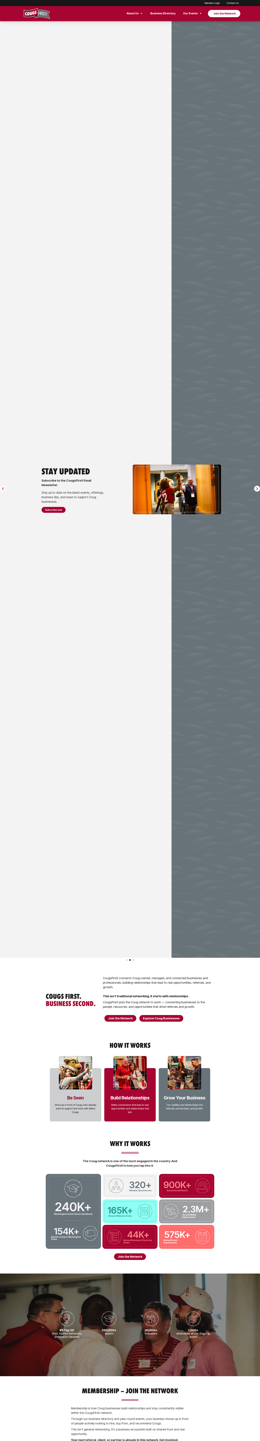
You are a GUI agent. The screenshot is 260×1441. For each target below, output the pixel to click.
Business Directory (163, 13)
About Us (133, 13)
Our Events (190, 13)
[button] (3, 489)
